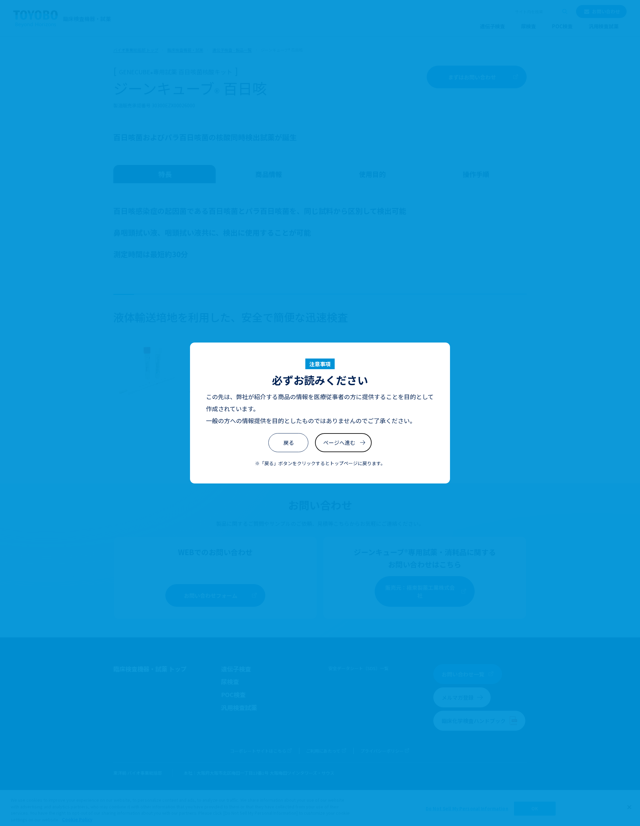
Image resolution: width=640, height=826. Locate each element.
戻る (288, 442)
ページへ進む (339, 442)
